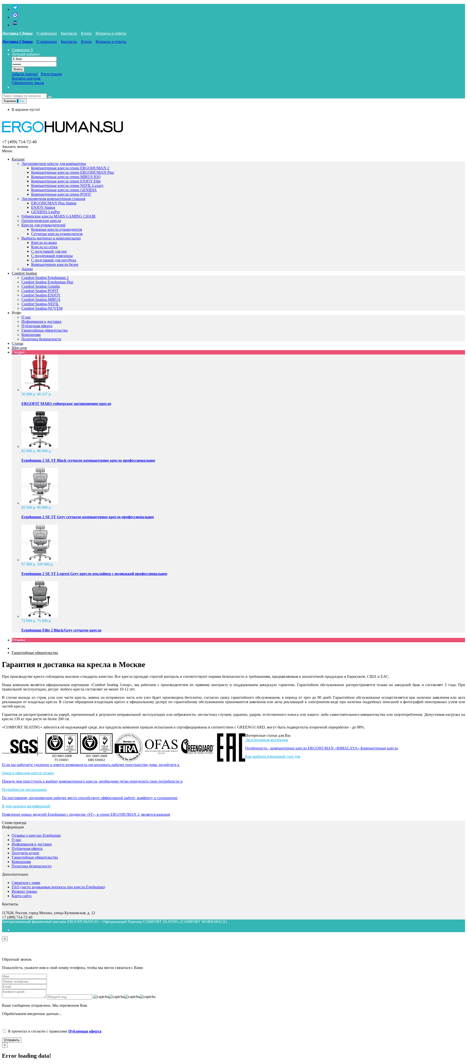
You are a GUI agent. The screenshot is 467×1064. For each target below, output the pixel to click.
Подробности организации (24, 789)
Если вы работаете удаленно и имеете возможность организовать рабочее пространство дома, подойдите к (91, 765)
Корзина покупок (26, 78)
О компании (46, 33)
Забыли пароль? (25, 74)
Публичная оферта (36, 326)
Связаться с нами (26, 883)
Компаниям (31, 335)
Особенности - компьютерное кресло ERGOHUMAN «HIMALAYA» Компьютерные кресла (321, 748)
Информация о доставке (41, 321)
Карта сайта (21, 896)
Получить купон (25, 853)
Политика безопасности (41, 339)
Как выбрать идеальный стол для (272, 756)
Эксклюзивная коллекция (266, 740)
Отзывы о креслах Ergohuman (36, 835)
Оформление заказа (28, 83)
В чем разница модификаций (26, 806)
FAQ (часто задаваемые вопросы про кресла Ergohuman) (58, 887)
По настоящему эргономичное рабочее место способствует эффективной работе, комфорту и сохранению (90, 798)
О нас (26, 317)
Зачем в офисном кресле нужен (28, 773)
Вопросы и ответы (111, 33)
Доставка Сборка (17, 33)
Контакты (69, 33)
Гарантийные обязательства (44, 330)
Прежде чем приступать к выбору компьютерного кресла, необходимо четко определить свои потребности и (92, 781)
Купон (86, 33)
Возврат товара (24, 891)
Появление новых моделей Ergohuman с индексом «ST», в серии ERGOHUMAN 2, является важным (86, 814)
